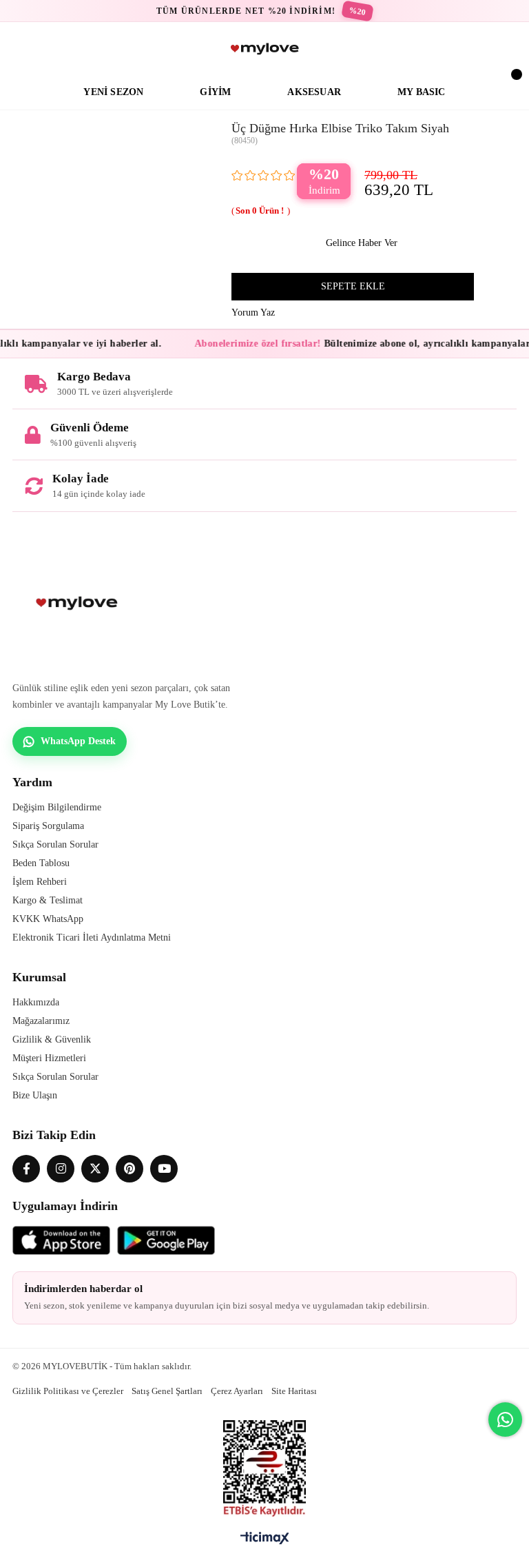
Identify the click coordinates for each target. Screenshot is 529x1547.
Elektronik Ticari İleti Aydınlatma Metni (91, 937)
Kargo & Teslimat (47, 900)
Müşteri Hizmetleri (49, 1058)
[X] (95, 1168)
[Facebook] (26, 1168)
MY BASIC (421, 92)
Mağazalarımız (41, 1021)
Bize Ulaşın (34, 1095)
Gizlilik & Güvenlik (51, 1039)
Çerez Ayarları (237, 1391)
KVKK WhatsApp (47, 919)
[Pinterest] (129, 1168)
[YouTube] (164, 1168)
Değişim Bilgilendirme (56, 807)
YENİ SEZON (113, 92)
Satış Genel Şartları (167, 1391)
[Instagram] (60, 1168)
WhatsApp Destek (78, 741)
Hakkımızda (35, 1002)
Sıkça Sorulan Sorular (55, 844)
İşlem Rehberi (39, 882)
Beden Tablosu (41, 863)
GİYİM (215, 92)
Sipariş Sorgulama (48, 826)
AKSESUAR (314, 92)
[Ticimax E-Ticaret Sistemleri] (264, 1541)
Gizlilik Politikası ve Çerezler (67, 1391)
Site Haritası (294, 1391)
